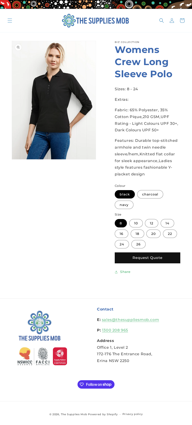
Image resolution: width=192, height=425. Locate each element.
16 (121, 234)
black (125, 194)
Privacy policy (132, 414)
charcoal (150, 194)
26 (138, 244)
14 (167, 223)
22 (170, 234)
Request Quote (147, 257)
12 (151, 223)
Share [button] (125, 272)
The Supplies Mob (74, 414)
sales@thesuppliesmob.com (130, 319)
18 (137, 234)
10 (136, 223)
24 (122, 244)
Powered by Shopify (103, 414)
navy (124, 205)
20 (153, 234)
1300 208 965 (115, 330)
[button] (10, 20)
